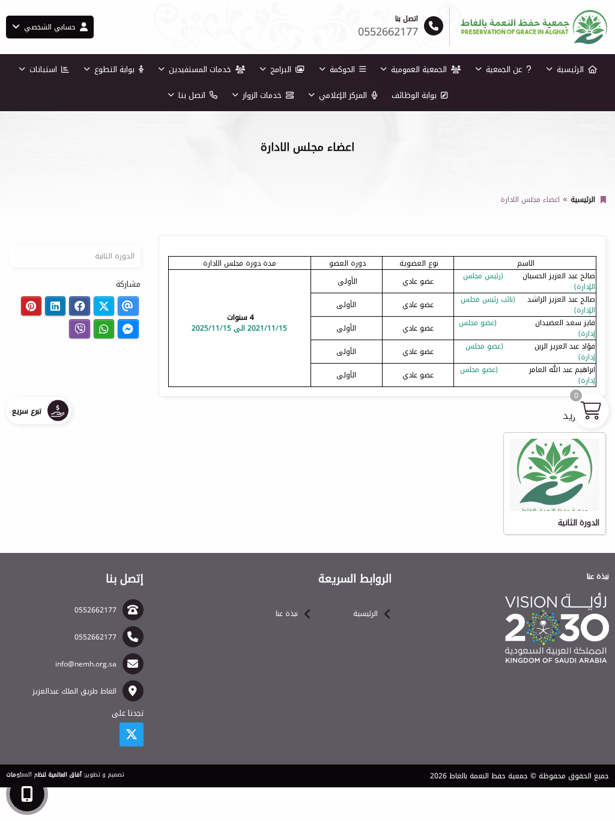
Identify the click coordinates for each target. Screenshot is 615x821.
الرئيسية (570, 69)
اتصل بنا (191, 95)
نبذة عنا (287, 613)
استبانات (43, 69)
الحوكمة (342, 69)
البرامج (280, 69)
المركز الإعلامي (343, 95)
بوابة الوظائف (414, 95)
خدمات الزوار (262, 95)
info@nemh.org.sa (86, 664)
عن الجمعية (504, 69)
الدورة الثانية (115, 256)
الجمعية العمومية (419, 69)
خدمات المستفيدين (200, 69)
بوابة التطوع (114, 69)
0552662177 (95, 610)
